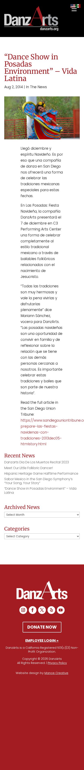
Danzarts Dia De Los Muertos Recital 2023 (36, 462)
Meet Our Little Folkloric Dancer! (28, 468)
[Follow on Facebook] (32, 610)
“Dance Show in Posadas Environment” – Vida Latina (40, 490)
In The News (36, 86)
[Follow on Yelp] (51, 610)
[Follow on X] (42, 610)
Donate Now (42, 627)
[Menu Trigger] (74, 8)
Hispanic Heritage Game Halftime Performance (41, 473)
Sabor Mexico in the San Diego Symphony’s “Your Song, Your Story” (38, 481)
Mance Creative (56, 673)
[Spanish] (78, 5)
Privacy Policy (57, 663)
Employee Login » (42, 640)
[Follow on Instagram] (23, 610)
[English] (73, 5)
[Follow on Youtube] (61, 610)
